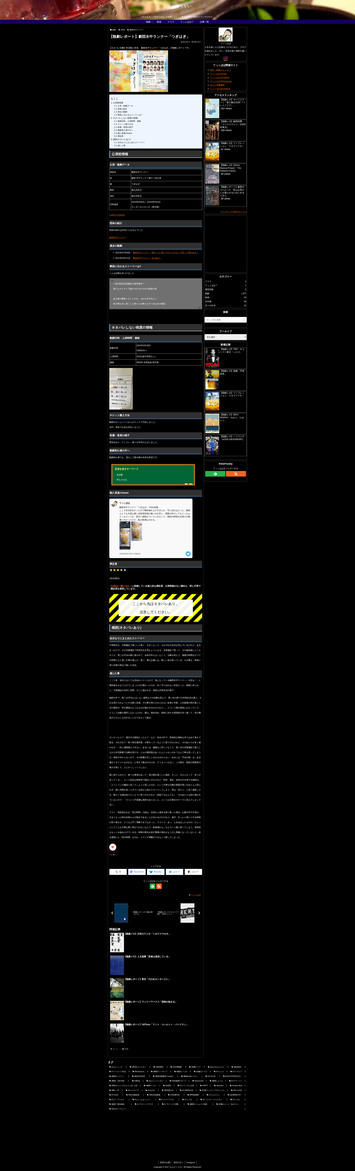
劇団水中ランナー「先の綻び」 (147, 258)
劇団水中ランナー (117, 237)
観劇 (114, 30)
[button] (193, 872)
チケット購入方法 (125, 124)
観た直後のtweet (125, 133)
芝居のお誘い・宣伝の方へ (171, 1162)
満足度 (120, 136)
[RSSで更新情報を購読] (159, 886)
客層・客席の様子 (125, 127)
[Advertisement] (126, 316)
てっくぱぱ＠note (218, 74)
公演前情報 (118, 103)
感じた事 (121, 146)
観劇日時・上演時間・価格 (129, 121)
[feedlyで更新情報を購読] (152, 886)
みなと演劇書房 (217, 85)
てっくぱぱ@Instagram (221, 81)
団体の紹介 (122, 109)
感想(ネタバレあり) (122, 139)
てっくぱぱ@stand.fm (220, 89)
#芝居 (123, 30)
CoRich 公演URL (117, 215)
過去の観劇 (122, 112)
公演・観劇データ (125, 106)
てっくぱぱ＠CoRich (219, 77)
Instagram (190, 1162)
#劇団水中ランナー (136, 30)
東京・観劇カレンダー (220, 70)
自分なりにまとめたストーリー (131, 142)
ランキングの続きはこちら (234, 211)
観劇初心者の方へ (125, 130)
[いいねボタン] (112, 847)
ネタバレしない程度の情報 (125, 118)
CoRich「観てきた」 (121, 586)
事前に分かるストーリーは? (130, 115)
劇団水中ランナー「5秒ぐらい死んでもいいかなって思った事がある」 (166, 252)
